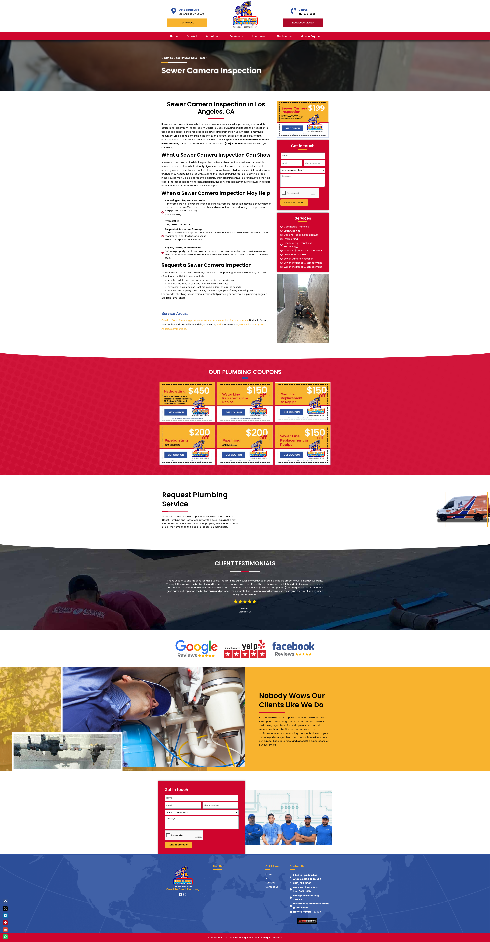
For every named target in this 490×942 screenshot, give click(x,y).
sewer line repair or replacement (183, 239)
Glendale (197, 324)
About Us (212, 36)
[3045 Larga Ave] (173, 11)
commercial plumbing (244, 294)
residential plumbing (216, 294)
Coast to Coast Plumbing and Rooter (227, 127)
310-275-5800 (307, 13)
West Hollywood (170, 324)
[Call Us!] (293, 11)
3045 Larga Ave (189, 10)
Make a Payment (312, 36)
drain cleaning (224, 177)
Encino (263, 320)
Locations (258, 36)
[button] (161, 596)
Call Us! (303, 10)
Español (192, 36)
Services (235, 36)
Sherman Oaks (229, 324)
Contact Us (284, 36)
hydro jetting (243, 177)
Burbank (254, 320)
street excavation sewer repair (200, 185)
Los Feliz (186, 324)
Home (174, 36)
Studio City (209, 324)
